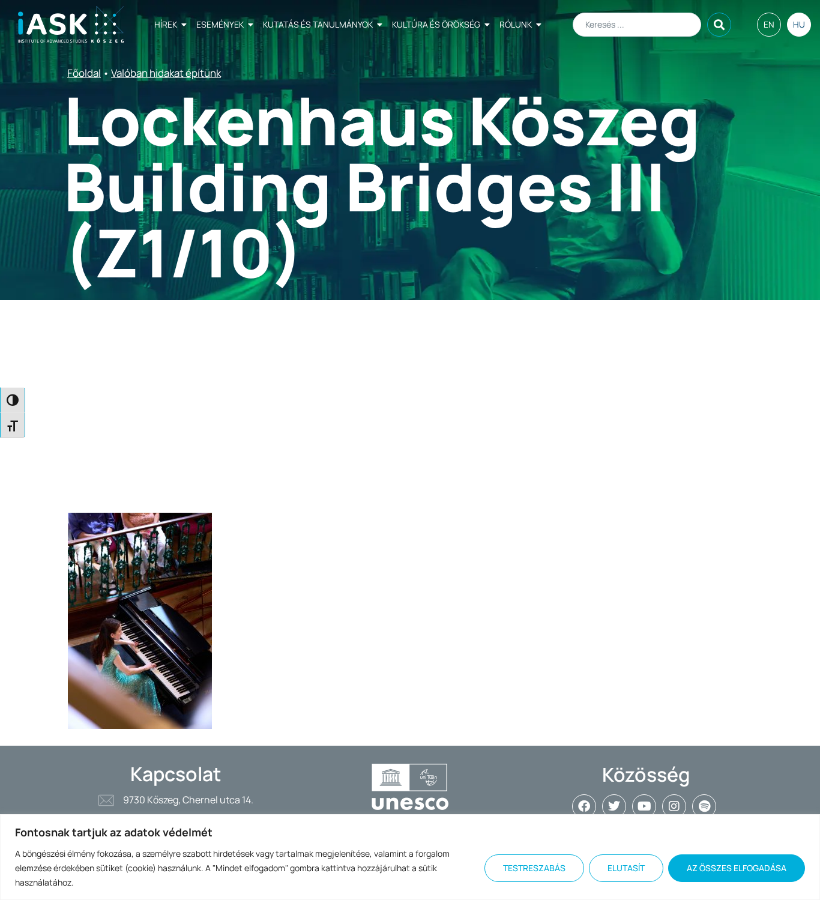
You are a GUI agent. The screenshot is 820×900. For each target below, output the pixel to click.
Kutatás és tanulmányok (318, 24)
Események (220, 24)
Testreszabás (534, 868)
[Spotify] (704, 806)
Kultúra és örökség (436, 24)
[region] (410, 857)
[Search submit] (719, 25)
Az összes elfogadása (736, 868)
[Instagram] (674, 806)
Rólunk (515, 24)
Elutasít (626, 868)
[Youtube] (644, 806)
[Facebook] (584, 806)
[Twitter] (614, 806)
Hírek (165, 24)
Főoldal (84, 73)
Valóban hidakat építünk (166, 73)
